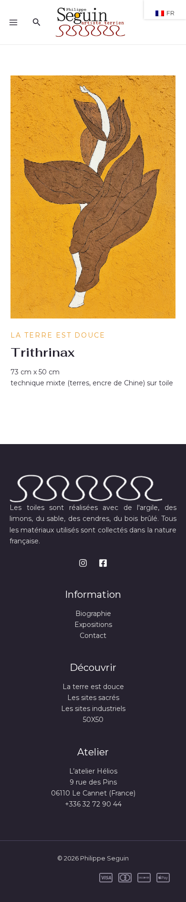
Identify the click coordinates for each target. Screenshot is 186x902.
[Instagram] (83, 563)
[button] (36, 22)
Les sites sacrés (93, 697)
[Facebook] (103, 563)
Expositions (93, 624)
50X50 (93, 719)
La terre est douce (57, 335)
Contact (93, 635)
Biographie (93, 613)
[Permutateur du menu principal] (13, 22)
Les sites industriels (93, 708)
